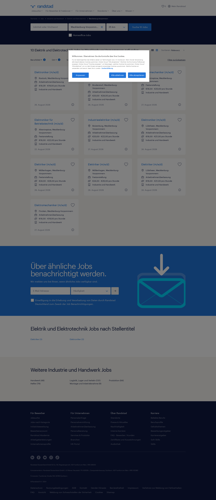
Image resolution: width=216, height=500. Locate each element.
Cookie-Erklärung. (107, 68)
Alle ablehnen (117, 75)
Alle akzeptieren (136, 75)
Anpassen (80, 75)
